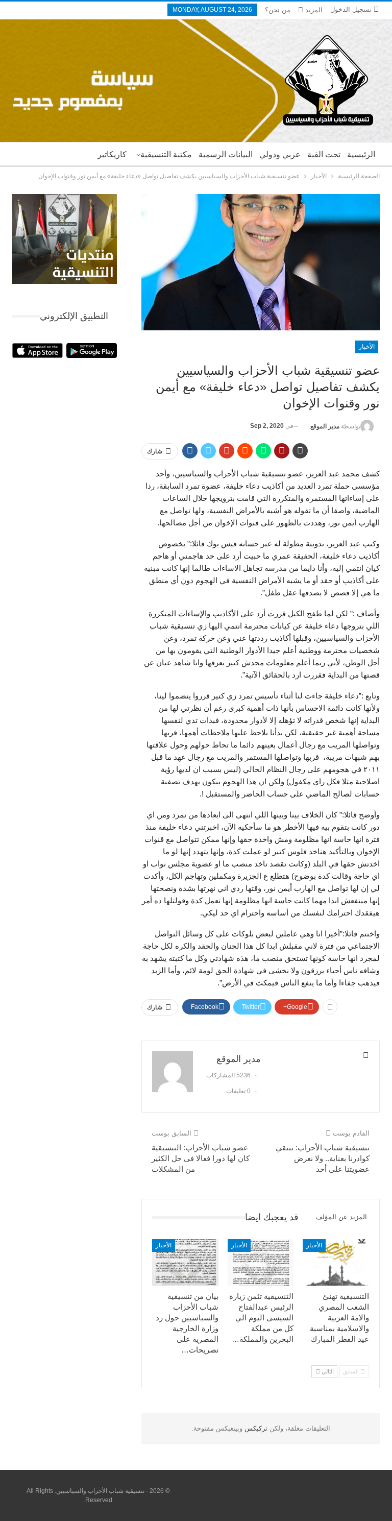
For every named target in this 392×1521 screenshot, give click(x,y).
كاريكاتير (112, 154)
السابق (351, 1371)
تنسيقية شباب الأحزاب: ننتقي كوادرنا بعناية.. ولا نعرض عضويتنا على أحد (323, 1158)
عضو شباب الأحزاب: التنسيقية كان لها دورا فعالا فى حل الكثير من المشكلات (201, 1158)
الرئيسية (361, 154)
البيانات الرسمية (226, 154)
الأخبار (367, 346)
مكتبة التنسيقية (166, 154)
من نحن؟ (277, 10)
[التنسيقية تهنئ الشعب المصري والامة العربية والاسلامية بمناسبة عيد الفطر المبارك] (336, 1262)
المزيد (313, 10)
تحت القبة (323, 154)
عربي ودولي (280, 154)
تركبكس (254, 1428)
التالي (327, 1371)
